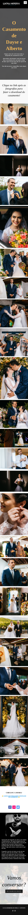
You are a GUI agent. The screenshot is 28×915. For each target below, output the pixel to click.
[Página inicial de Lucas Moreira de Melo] (11, 4)
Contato (22, 908)
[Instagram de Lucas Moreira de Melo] (15, 911)
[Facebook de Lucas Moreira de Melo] (12, 911)
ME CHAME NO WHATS (14, 891)
